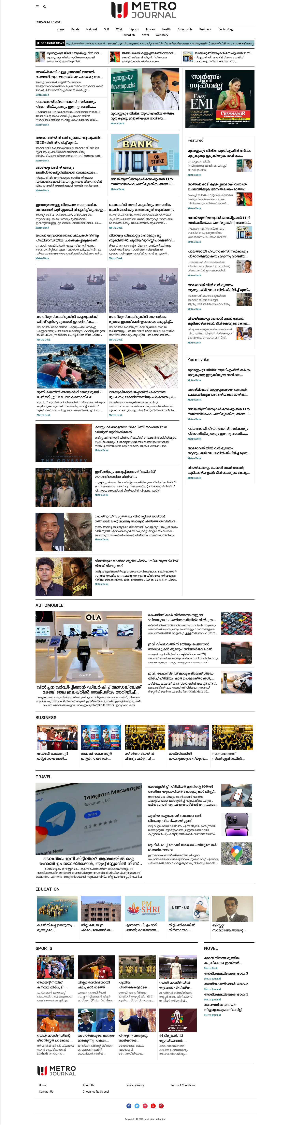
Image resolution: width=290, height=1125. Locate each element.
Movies (150, 29)
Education (128, 35)
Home (60, 29)
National (91, 29)
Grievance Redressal (96, 1091)
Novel (145, 35)
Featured (195, 140)
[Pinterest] (161, 1105)
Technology (225, 29)
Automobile (185, 29)
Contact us (46, 1091)
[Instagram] (145, 1105)
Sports (134, 29)
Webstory (162, 35)
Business (205, 29)
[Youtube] (153, 1105)
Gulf (106, 29)
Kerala (75, 29)
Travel (44, 776)
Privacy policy (135, 1085)
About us (88, 1085)
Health (166, 29)
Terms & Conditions (183, 1085)
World (119, 29)
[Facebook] (128, 1105)
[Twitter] (137, 1105)
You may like (198, 359)
